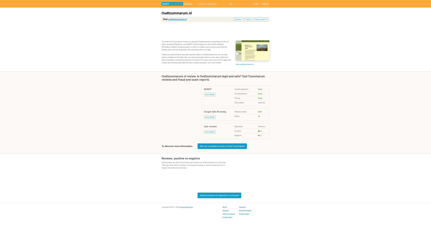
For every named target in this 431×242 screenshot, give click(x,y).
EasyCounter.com (186, 207)
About (224, 207)
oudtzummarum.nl (177, 19)
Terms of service (228, 214)
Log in (256, 4)
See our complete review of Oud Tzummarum (222, 146)
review (188, 4)
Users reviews (260, 19)
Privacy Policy (244, 214)
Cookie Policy (227, 217)
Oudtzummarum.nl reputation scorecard (219, 195)
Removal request (245, 211)
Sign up (265, 4)
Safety (248, 19)
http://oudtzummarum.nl (245, 64)
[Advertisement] (215, 30)
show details (209, 95)
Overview (238, 19)
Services (225, 211)
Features (242, 207)
